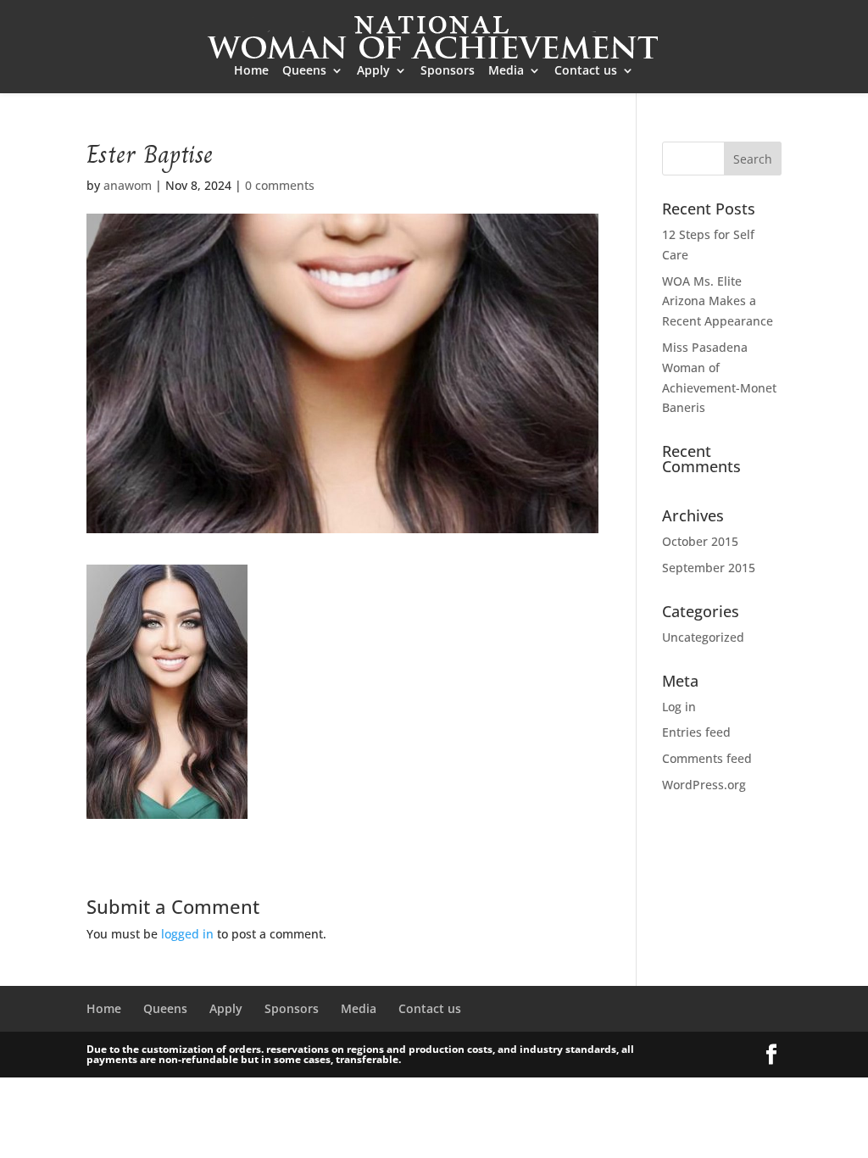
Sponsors (447, 71)
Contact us (585, 71)
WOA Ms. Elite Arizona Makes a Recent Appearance (717, 301)
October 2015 (700, 541)
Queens (304, 71)
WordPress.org (704, 785)
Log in (679, 707)
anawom (127, 185)
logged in (187, 934)
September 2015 (708, 568)
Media (506, 71)
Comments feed (707, 758)
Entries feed (696, 732)
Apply (373, 71)
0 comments (279, 185)
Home (251, 71)
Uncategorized (703, 637)
